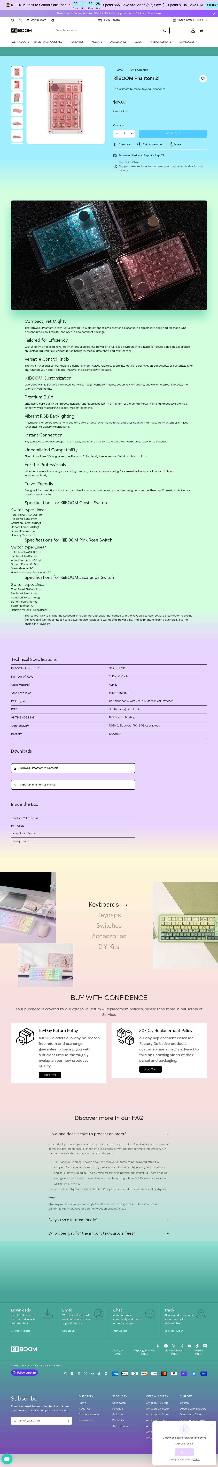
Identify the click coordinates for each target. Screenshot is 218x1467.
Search (184, 1403)
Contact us (68, 1331)
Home (119, 70)
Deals (138, 41)
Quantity (118, 125)
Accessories (118, 41)
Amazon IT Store (156, 1420)
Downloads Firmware (193, 1420)
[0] (201, 30)
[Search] (164, 30)
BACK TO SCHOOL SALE (48, 41)
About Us (85, 1408)
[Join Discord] (205, 1346)
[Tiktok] (197, 1346)
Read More (50, 1075)
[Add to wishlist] (203, 78)
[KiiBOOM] (21, 30)
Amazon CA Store (157, 1408)
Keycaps (97, 41)
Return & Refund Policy (174, 1352)
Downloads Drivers (191, 1414)
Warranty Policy (199, 1352)
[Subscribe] (68, 1421)
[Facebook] (52, 20)
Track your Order (173, 1331)
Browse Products (20, 1331)
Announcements (160, 41)
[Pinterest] (158, 1346)
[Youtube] (189, 1346)
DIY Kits (109, 947)
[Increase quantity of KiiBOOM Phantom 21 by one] (131, 133)
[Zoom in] (97, 73)
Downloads (187, 41)
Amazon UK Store (157, 1414)
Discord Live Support (193, 1408)
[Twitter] (20, 20)
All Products (20, 41)
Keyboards (77, 41)
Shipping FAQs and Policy (144, 1352)
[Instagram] (12, 20)
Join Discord (120, 1331)
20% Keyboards (138, 70)
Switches (109, 926)
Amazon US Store (157, 1403)
